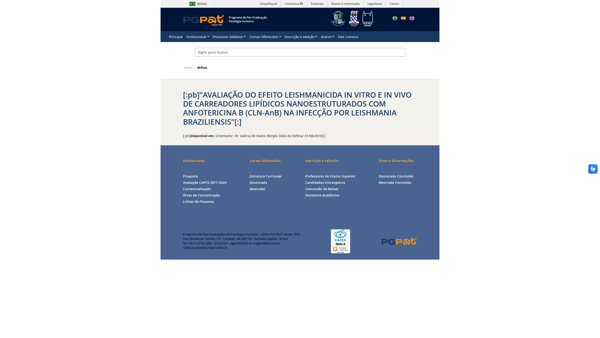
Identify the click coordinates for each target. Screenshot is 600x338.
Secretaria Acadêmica (322, 195)
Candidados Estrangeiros (325, 182)
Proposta (190, 176)
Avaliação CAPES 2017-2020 (204, 182)
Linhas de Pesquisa (198, 201)
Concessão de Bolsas (321, 189)
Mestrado (257, 189)
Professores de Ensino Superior (330, 176)
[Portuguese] (395, 18)
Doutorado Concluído (396, 176)
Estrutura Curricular (266, 176)
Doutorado (258, 182)
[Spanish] (403, 18)
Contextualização (197, 189)
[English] (412, 18)
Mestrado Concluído (395, 182)
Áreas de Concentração (201, 195)
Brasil (197, 4)
